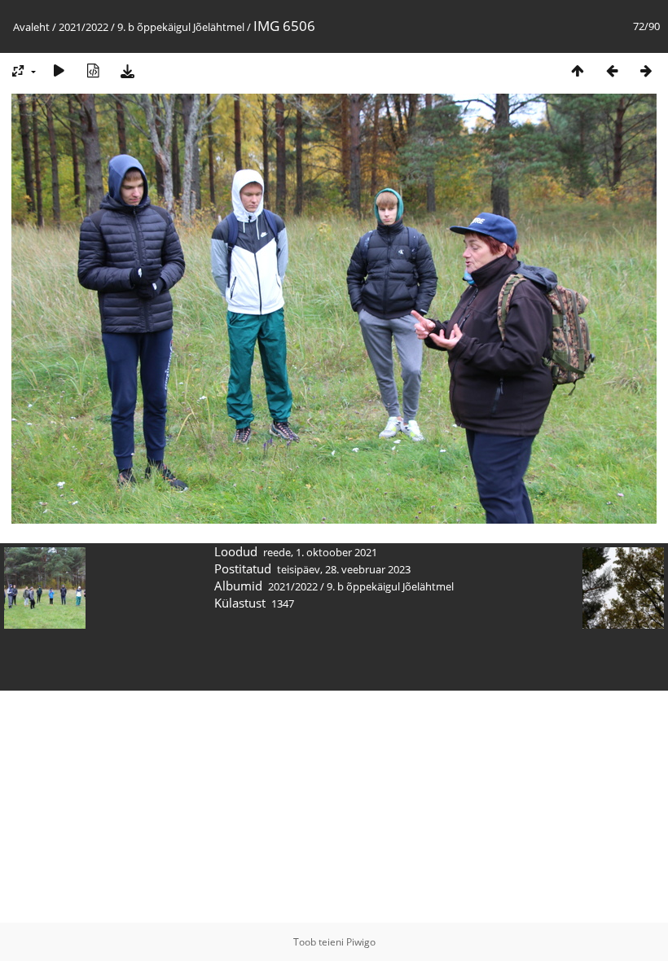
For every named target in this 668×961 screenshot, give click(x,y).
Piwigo (361, 942)
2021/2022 (83, 27)
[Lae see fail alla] (127, 70)
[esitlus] (59, 70)
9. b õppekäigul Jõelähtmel (180, 27)
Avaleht (31, 27)
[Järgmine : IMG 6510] (646, 70)
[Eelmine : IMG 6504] (612, 70)
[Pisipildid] (577, 70)
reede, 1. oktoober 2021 (320, 552)
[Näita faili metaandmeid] (93, 70)
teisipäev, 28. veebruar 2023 (344, 569)
